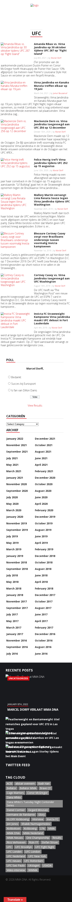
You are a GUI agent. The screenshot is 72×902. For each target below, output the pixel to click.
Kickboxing (30, 828)
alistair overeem (25, 783)
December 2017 (45, 595)
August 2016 (43, 647)
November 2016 (16, 640)
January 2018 (14, 595)
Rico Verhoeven (16, 842)
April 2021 (41, 464)
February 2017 (44, 627)
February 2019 (44, 549)
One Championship (37, 837)
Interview (37, 819)
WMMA (32, 870)
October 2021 (43, 445)
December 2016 (45, 634)
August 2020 (43, 491)
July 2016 (12, 653)
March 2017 (13, 627)
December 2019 (45, 516)
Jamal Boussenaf (60, 93)
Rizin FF (33, 842)
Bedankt (16, 377)
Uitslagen (33, 865)
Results (57, 837)
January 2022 (14, 438)
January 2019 (14, 556)
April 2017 (41, 621)
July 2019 (12, 536)
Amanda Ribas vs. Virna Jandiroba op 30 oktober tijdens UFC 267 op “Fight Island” (50, 49)
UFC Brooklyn (23, 847)
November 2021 (16, 445)
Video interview (16, 870)
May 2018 (12, 582)
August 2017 (43, 608)
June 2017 (41, 614)
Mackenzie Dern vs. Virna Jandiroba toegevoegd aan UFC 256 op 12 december (52, 124)
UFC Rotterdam (33, 861)
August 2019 (43, 530)
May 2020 (12, 503)
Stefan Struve (50, 842)
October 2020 (43, 484)
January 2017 (14, 634)
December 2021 (45, 438)
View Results (35, 405)
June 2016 (41, 653)
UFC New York (37, 856)
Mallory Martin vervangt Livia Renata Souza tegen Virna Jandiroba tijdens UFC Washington (52, 199)
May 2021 (12, 464)
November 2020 (16, 484)
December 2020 (45, 477)
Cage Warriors (15, 793)
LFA (42, 828)
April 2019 (41, 543)
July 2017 (12, 614)
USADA (47, 865)
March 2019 (13, 549)
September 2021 (17, 451)
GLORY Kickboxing (18, 819)
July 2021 (12, 458)
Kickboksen (13, 828)
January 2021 (14, 477)
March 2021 (13, 471)
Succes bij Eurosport (23, 383)
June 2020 (41, 497)
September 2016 (17, 647)
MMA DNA (13, 833)
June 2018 (41, 575)
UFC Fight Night (44, 847)
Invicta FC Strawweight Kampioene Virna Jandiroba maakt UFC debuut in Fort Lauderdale (52, 318)
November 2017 (16, 601)
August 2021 (43, 451)
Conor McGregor (37, 793)
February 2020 (44, 510)
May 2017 (12, 621)
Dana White (14, 797)
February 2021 (44, 471)
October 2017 (43, 601)
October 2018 (43, 562)
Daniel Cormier (16, 810)
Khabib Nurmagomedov (36, 824)
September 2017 (17, 608)
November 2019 (16, 523)
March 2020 (13, 510)
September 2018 (17, 569)
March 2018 (13, 588)
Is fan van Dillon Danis (24, 390)
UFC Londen (14, 851)
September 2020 (17, 491)
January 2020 (14, 516)
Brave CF (45, 788)
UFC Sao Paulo (16, 865)
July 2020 (12, 497)
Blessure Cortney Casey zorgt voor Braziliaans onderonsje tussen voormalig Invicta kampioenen (49, 240)
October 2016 (43, 640)
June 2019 (41, 536)
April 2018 (41, 582)
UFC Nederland (16, 856)
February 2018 (44, 588)
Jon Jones (12, 824)
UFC (9, 847)
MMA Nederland (33, 833)
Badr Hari (43, 783)
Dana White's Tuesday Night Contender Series (30, 803)
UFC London (32, 851)
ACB (9, 783)
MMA (51, 828)
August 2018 (43, 569)
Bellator (11, 788)
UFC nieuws (14, 861)
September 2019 (17, 530)
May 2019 (12, 543)
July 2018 (12, 575)
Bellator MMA (28, 788)
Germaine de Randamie (21, 814)
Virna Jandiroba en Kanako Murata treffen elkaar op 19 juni (51, 86)
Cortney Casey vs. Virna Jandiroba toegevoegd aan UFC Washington (52, 278)
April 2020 (41, 503)
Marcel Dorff (56, 58)
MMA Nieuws (15, 837)
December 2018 (45, 556)
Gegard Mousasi (38, 810)
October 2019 (43, 523)
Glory (41, 814)
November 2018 (16, 562)
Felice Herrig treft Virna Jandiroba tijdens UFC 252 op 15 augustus (50, 163)
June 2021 (41, 458)
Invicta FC (52, 819)
